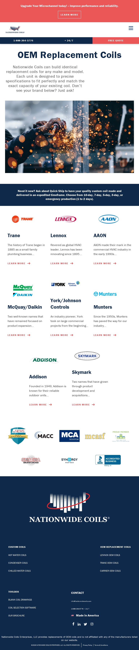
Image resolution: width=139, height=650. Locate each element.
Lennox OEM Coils (110, 555)
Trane (14, 235)
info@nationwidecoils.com (81, 601)
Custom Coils (17, 546)
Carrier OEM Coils (110, 570)
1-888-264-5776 (23, 40)
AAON (100, 235)
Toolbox (13, 591)
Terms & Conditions (101, 645)
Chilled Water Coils (19, 570)
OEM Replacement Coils (115, 546)
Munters (103, 307)
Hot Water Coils (17, 555)
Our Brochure (16, 615)
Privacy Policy (87, 645)
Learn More (69, 14)
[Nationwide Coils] (15, 35)
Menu (131, 28)
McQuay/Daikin (25, 307)
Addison (38, 376)
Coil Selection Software (22, 607)
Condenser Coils (18, 562)
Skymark (81, 372)
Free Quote (116, 40)
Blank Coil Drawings (20, 599)
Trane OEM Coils (109, 562)
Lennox (58, 235)
